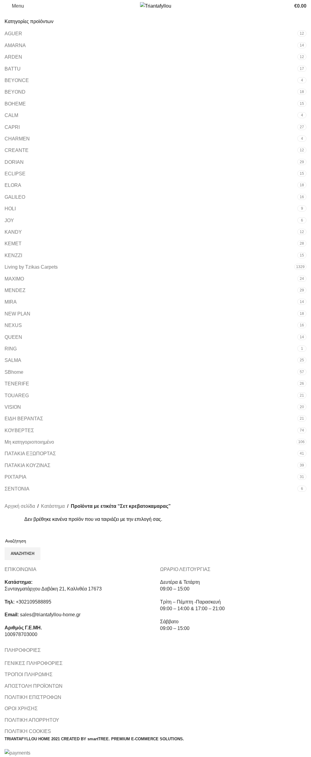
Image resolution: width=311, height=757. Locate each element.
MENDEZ (15, 290)
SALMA (13, 360)
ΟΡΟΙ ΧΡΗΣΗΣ (21, 708)
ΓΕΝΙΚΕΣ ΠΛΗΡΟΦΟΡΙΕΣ (34, 663)
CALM (11, 115)
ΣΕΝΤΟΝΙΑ (17, 488)
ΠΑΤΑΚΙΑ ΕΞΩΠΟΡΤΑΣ (30, 453)
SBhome (14, 372)
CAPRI (12, 127)
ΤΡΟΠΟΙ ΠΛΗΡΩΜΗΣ (29, 674)
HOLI (10, 208)
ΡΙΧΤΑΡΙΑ (15, 477)
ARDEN (13, 57)
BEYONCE (17, 80)
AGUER (13, 33)
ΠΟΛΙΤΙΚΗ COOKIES (28, 731)
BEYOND (15, 92)
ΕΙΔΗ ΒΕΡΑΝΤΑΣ (24, 418)
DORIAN (14, 162)
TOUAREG (17, 395)
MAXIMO (14, 278)
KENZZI (13, 255)
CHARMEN (17, 138)
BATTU (13, 68)
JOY (9, 220)
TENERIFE (17, 383)
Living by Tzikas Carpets (31, 267)
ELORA (13, 185)
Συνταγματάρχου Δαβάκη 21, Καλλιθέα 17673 (53, 588)
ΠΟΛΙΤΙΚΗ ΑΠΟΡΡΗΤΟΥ (32, 720)
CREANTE (17, 150)
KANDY (13, 232)
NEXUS (13, 325)
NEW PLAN (17, 313)
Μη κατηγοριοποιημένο (29, 442)
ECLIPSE (15, 173)
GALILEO (15, 197)
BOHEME (15, 103)
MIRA (11, 302)
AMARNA (15, 45)
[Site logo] (155, 5)
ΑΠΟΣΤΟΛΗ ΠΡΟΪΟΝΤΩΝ (34, 686)
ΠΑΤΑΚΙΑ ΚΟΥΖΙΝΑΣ (27, 465)
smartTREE (98, 739)
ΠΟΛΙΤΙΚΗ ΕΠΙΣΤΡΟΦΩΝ (33, 697)
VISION (13, 407)
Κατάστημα (53, 506)
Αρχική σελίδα (20, 506)
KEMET (13, 243)
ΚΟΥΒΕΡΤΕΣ (19, 430)
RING (11, 348)
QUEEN (13, 337)
